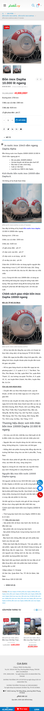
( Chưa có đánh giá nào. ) (19, 86)
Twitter (8, 129)
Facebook (4, 129)
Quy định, (15, 699)
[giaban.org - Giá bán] (14, 6)
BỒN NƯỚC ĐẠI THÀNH (8, 637)
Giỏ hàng (21, 120)
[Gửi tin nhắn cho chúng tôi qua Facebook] (40, 488)
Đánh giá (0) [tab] (10, 585)
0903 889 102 (22, 696)
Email (21, 129)
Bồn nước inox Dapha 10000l (20, 600)
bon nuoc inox (17, 596)
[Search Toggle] (33, 5)
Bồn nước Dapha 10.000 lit (17, 594)
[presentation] (5, 44)
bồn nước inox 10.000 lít (28, 596)
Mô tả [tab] (8, 137)
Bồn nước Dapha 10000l (31, 594)
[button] (35, 610)
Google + (17, 129)
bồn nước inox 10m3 (14, 598)
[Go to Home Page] (3, 13)
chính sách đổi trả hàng (25, 699)
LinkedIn (12, 129)
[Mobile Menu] (4, 5)
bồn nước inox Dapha (27, 598)
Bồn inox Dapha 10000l (28, 591)
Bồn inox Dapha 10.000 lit (14, 591)
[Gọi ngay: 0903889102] (40, 495)
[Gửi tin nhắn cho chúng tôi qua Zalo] (40, 482)
